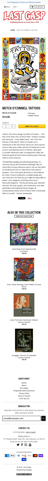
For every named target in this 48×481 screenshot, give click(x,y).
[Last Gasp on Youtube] (30, 445)
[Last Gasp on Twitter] (18, 445)
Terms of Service (24, 396)
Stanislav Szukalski (24, 322)
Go (43, 418)
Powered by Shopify (24, 470)
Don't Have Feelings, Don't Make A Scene (24, 284)
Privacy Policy (24, 393)
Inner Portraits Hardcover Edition (24, 320)
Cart (38, 7)
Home (12, 30)
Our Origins (24, 388)
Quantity (5, 123)
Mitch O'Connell (9, 113)
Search (24, 383)
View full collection (24, 216)
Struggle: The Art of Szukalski (24, 355)
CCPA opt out (24, 398)
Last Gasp (27, 467)
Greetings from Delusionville (24, 249)
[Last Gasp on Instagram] (25, 445)
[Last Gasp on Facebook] (22, 445)
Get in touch (31, 432)
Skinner (24, 287)
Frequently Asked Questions (24, 391)
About (24, 385)
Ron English (24, 251)
